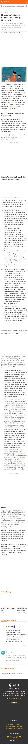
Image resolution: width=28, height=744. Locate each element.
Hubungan (14, 6)
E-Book (19, 726)
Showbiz (24, 6)
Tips (7, 12)
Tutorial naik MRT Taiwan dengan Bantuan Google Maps (8, 608)
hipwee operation (16, 698)
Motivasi (19, 6)
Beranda (3, 12)
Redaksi (10, 724)
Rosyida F (9, 653)
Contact (17, 724)
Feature (3, 6)
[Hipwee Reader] (8, 646)
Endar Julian (15, 32)
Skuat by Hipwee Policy (14, 729)
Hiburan (8, 6)
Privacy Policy (11, 726)
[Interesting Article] (6, 646)
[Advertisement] (14, 51)
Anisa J (2, 612)
